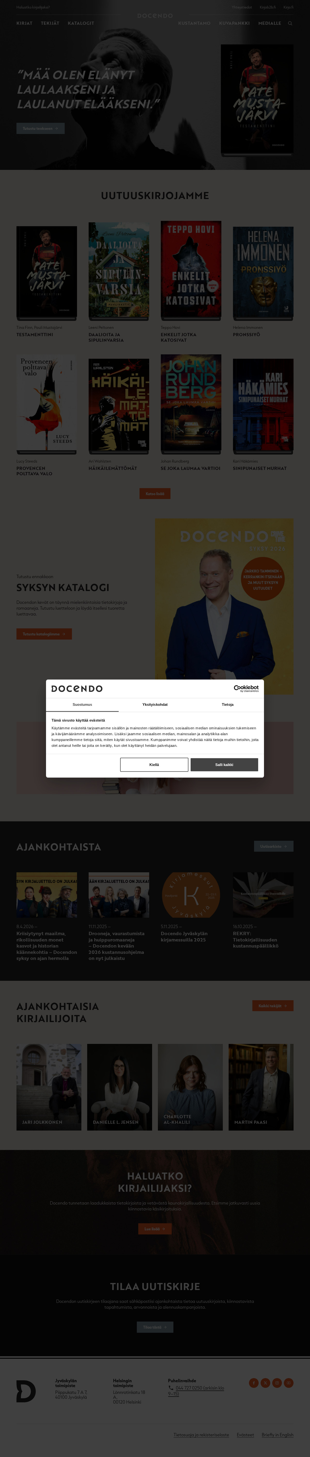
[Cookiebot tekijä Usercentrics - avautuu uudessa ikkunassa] (237, 688)
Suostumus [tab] (82, 704)
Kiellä (154, 765)
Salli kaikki (224, 765)
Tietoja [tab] (227, 704)
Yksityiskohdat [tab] (155, 704)
